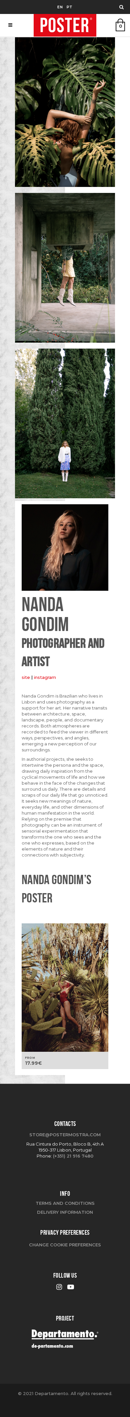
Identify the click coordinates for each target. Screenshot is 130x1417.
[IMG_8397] (65, 425)
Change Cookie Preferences (65, 1244)
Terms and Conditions (65, 1203)
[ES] (65, 114)
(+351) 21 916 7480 (73, 1156)
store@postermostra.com (65, 1134)
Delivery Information (65, 1212)
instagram (45, 677)
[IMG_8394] (65, 270)
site (26, 677)
